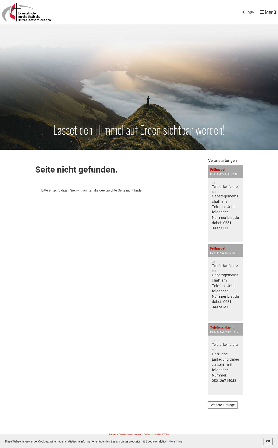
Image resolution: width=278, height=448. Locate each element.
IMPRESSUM (163, 434)
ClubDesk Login (150, 434)
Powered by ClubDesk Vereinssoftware (125, 434)
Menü (270, 12)
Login (250, 12)
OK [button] (268, 441)
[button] (225, 203)
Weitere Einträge (223, 405)
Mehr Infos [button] (175, 441)
